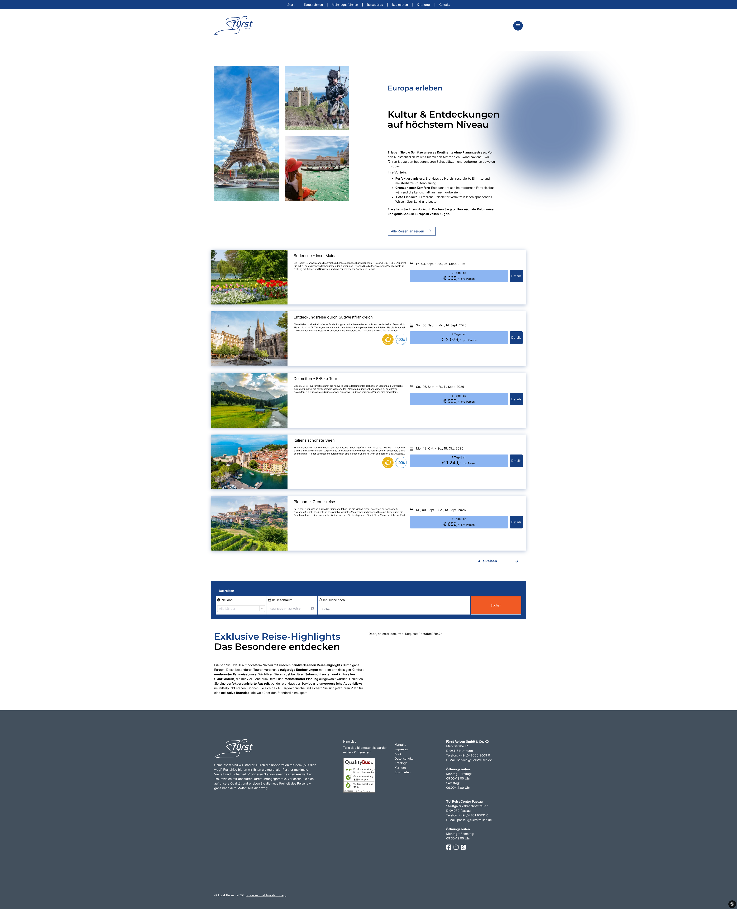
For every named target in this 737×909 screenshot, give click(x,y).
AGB (398, 754)
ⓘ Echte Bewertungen (365, 791)
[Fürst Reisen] (233, 25)
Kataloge (424, 5)
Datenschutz (404, 758)
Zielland (226, 600)
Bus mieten (400, 5)
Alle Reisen (487, 561)
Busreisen (226, 591)
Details (516, 276)
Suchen (496, 605)
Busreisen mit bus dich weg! (266, 895)
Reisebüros (375, 5)
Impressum (402, 749)
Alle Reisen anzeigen (407, 231)
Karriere (400, 768)
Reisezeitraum (281, 600)
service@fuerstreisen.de (474, 760)
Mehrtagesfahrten (345, 5)
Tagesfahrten (314, 5)
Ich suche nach (333, 600)
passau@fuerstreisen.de (474, 820)
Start (291, 5)
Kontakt (444, 5)
